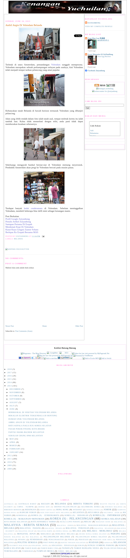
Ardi (91, 131)
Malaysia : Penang (53, 528)
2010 (9, 462)
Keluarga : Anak (111, 512)
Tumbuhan (27, 551)
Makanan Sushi (103, 522)
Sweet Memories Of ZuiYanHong (100, 54)
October (15, 396)
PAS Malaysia (32, 537)
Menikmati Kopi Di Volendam (19, 227)
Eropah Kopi (44, 507)
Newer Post (9, 326)
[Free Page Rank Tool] (110, 86)
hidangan (30, 510)
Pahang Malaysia (12, 537)
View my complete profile (98, 26)
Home (44, 326)
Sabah (107, 542)
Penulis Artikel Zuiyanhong (18, 221)
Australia (9, 504)
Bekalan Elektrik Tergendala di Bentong (33, 416)
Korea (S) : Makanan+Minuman (24, 519)
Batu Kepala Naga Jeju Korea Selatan (30, 426)
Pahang (115, 534)
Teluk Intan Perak (113, 548)
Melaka (76, 531)
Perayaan (83, 540)
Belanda (18, 239)
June (12, 409)
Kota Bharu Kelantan (15, 522)
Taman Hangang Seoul (86, 548)
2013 (9, 386)
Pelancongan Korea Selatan (91, 537)
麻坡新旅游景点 (103, 40)
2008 (9, 469)
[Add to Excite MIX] (91, 358)
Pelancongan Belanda (57, 537)
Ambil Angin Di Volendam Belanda (23, 25)
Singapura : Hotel (39, 545)
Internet (77, 510)
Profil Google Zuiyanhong (17, 219)
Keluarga (93, 512)
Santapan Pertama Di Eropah (18, 224)
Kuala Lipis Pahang (70, 522)
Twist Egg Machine (104, 56)
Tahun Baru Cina (49, 548)
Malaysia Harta (44, 531)
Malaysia (118, 522)
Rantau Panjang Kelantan (73, 542)
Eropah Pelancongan (65, 507)
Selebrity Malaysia (18, 545)
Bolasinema (94, 133)
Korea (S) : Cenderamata (45, 515)
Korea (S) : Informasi (107, 515)
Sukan (81, 545)
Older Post (79, 326)
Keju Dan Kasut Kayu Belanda (54, 512)
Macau (88, 522)
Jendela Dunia (93, 509)
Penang (22, 540)
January (14, 452)
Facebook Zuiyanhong (96, 71)
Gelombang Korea (91, 507)
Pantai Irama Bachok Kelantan (26, 432)
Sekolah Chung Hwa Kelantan (26, 436)
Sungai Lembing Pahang (101, 545)
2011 (9, 459)
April (13, 442)
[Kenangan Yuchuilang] (25, 358)
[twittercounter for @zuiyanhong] (104, 91)
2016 (9, 376)
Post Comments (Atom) (23, 331)
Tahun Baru (31, 548)
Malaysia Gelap (26, 531)
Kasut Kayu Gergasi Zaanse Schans (21, 229)
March (14, 445)
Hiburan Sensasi (12, 510)
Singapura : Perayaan (63, 545)
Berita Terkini (83, 504)
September (16, 399)
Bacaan (45, 504)
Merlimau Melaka (65, 534)
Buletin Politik (107, 504)
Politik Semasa (27, 542)
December (15, 389)
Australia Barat (27, 504)
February (15, 449)
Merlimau (46, 534)
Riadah (93, 542)
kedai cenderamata (33, 208)
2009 (9, 465)
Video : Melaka (66, 551)
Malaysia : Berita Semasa (26, 524)
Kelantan (78, 512)
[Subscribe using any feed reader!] (17, 249)
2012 (9, 455)
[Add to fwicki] (105, 358)
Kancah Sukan (28, 512)
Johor (107, 509)
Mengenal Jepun (26, 534)
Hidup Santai (46, 509)
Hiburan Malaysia (114, 507)
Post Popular (50, 542)
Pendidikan (36, 539)
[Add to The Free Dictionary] (64, 358)
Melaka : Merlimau (99, 531)
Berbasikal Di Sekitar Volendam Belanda (32, 412)
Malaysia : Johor (65, 525)
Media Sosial (62, 531)
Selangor (119, 542)
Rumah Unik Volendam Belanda (26, 419)
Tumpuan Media (45, 551)
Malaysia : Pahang (30, 528)
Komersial (22, 515)
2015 (9, 379)
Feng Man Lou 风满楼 (96, 38)
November (16, 392)
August (14, 402)
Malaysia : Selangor (104, 528)
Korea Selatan (111, 519)
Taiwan (66, 548)
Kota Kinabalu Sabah (43, 522)
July (12, 406)
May (12, 439)
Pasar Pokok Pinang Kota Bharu (27, 429)
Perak (71, 540)
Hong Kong (62, 510)
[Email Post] (43, 236)
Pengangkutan (56, 540)
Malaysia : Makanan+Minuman (92, 525)
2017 (9, 372)
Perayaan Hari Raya (102, 539)
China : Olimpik (25, 507)
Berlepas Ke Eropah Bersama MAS (21, 232)
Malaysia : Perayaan (77, 528)
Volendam (55, 64)
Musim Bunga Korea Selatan (93, 534)
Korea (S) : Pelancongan (72, 518)
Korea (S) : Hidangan (76, 515)
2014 (9, 382)
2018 (9, 369)
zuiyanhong (94, 23)
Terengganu (11, 551)
